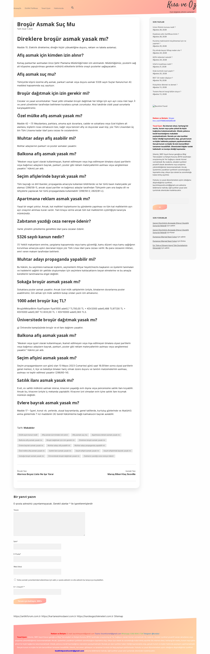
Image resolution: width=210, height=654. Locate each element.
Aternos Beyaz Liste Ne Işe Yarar (35, 474)
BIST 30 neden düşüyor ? (163, 78)
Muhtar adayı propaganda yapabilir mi (90, 445)
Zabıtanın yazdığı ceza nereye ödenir (99, 456)
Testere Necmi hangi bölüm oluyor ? (167, 91)
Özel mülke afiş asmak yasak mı (31, 451)
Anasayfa (17, 8)
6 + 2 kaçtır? (19, 587)
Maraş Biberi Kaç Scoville (122, 474)
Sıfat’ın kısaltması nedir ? (162, 64)
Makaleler (29, 427)
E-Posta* (17, 554)
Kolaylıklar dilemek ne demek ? (165, 85)
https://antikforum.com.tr (27, 616)
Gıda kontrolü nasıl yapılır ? (163, 71)
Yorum (16, 510)
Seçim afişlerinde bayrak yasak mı (117, 451)
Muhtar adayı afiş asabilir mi (59, 445)
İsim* (16, 541)
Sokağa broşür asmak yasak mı (31, 456)
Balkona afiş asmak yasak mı (30, 440)
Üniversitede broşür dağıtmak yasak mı (63, 456)
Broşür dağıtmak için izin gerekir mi (60, 440)
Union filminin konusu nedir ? (164, 27)
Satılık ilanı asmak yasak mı (60, 451)
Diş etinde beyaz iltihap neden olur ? (167, 50)
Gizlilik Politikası (31, 8)
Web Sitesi (18, 567)
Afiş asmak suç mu (79, 435)
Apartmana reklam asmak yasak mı (106, 435)
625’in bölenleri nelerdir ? (162, 57)
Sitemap (118, 616)
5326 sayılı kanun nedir (28, 435)
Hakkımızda (59, 8)
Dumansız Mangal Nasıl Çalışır (165, 237)
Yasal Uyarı (45, 8)
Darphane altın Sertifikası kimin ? (166, 34)
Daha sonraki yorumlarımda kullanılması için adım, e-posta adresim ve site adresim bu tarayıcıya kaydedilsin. (60, 580)
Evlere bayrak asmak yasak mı (31, 445)
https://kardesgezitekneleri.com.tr (95, 616)
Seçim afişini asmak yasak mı (87, 451)
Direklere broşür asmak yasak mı (92, 440)
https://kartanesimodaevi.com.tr (58, 616)
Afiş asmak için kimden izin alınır (55, 435)
